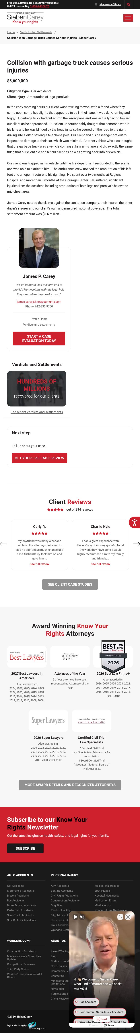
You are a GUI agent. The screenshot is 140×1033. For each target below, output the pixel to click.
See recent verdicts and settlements (37, 412)
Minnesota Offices (110, 4)
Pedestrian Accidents (20, 910)
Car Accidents (15, 885)
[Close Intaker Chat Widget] (128, 917)
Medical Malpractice (107, 885)
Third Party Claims (18, 969)
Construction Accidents (65, 900)
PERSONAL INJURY (64, 875)
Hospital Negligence (107, 895)
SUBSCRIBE (25, 848)
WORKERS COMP (19, 941)
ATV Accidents (60, 885)
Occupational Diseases (21, 964)
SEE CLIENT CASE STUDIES (70, 584)
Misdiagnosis (103, 905)
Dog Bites (57, 905)
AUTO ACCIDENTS (20, 875)
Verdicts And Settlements (36, 32)
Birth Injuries (102, 890)
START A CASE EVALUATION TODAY (39, 338)
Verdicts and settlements (39, 324)
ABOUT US (58, 941)
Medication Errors (105, 900)
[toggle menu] (128, 18)
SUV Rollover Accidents (21, 920)
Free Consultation (17, 2)
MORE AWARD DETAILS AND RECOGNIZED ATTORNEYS (70, 785)
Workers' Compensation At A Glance (24, 976)
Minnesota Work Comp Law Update (24, 958)
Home (11, 32)
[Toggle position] (120, 917)
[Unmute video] (75, 917)
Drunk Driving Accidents (21, 905)
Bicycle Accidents (18, 895)
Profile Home (39, 319)
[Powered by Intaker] (109, 1025)
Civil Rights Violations (64, 895)
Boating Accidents (62, 890)
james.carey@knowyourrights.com (39, 301)
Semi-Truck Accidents (20, 915)
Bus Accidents (16, 900)
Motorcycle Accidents (20, 890)
